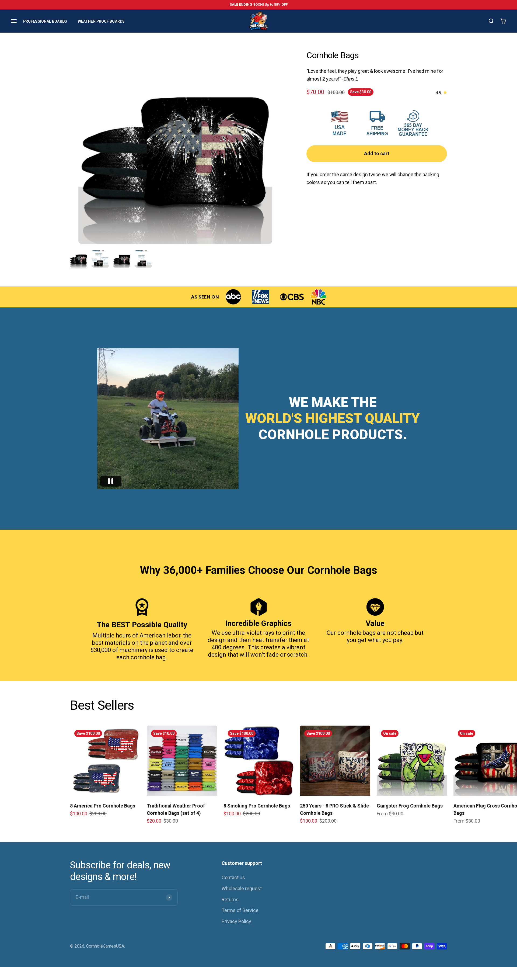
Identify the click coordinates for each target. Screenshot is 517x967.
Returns (230, 899)
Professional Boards (45, 21)
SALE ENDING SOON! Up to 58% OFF (259, 4)
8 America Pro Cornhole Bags (102, 806)
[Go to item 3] (121, 259)
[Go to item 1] (78, 259)
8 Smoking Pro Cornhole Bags (256, 806)
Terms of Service (240, 910)
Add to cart (376, 153)
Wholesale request (242, 888)
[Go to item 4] (143, 259)
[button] (110, 481)
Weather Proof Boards (101, 21)
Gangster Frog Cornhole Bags (410, 806)
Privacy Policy (236, 921)
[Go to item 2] (100, 259)
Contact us (233, 877)
